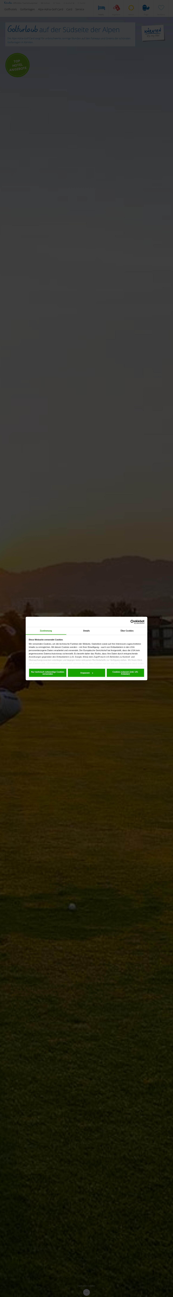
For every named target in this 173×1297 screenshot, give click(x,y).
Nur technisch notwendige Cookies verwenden (47, 673)
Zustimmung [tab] (46, 631)
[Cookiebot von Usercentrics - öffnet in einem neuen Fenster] (132, 622)
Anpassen (85, 673)
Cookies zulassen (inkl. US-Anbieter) (125, 673)
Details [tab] (86, 631)
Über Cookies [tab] (127, 631)
